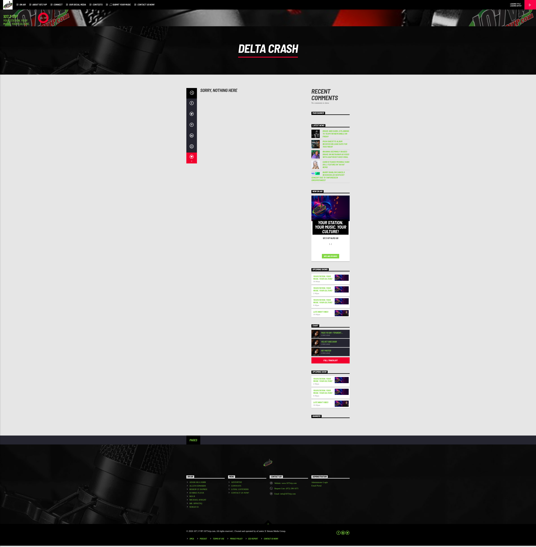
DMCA (192, 539)
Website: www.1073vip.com (285, 483)
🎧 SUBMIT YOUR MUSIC (120, 4)
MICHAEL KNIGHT (197, 500)
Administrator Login (319, 482)
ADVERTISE (236, 482)
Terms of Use (218, 539)
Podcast (203, 539)
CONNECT (58, 4)
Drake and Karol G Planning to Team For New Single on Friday (336, 134)
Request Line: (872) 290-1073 (286, 488)
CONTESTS (97, 4)
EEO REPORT (253, 539)
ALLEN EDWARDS (197, 486)
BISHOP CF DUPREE (198, 489)
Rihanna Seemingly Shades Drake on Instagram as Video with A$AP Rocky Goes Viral (336, 154)
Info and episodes (330, 256)
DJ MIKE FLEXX (196, 493)
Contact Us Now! (271, 539)
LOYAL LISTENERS (240, 489)
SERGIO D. (194, 507)
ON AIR (23, 4)
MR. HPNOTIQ (195, 503)
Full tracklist (330, 360)
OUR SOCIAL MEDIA (77, 4)
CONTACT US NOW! (146, 4)
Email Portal (316, 486)
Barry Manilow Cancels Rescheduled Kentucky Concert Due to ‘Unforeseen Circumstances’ (328, 176)
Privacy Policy (236, 539)
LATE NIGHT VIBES (320, 311)
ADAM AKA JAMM (197, 482)
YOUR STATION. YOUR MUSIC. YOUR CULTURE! (323, 277)
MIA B (192, 496)
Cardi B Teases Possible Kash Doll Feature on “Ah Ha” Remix (336, 164)
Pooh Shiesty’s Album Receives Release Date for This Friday (335, 144)
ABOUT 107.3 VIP (39, 4)
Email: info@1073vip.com (285, 494)
